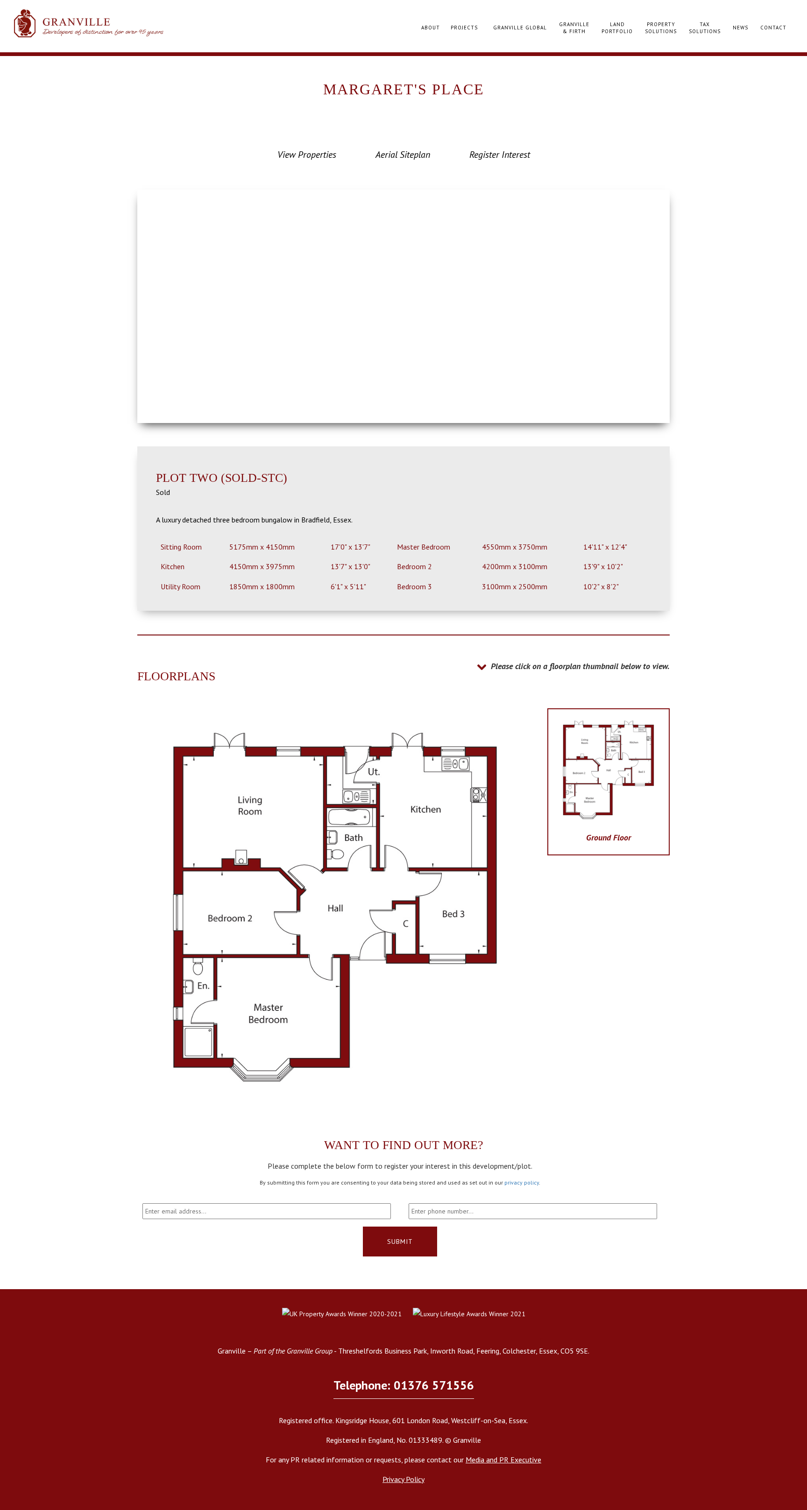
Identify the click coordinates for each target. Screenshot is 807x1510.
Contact (773, 27)
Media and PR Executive (503, 1459)
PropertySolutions (661, 28)
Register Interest (499, 154)
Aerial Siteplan (402, 154)
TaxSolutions (705, 28)
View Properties (306, 154)
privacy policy (521, 1182)
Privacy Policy (403, 1479)
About (430, 27)
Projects (464, 27)
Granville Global (520, 27)
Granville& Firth (574, 28)
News (740, 27)
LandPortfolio (617, 28)
